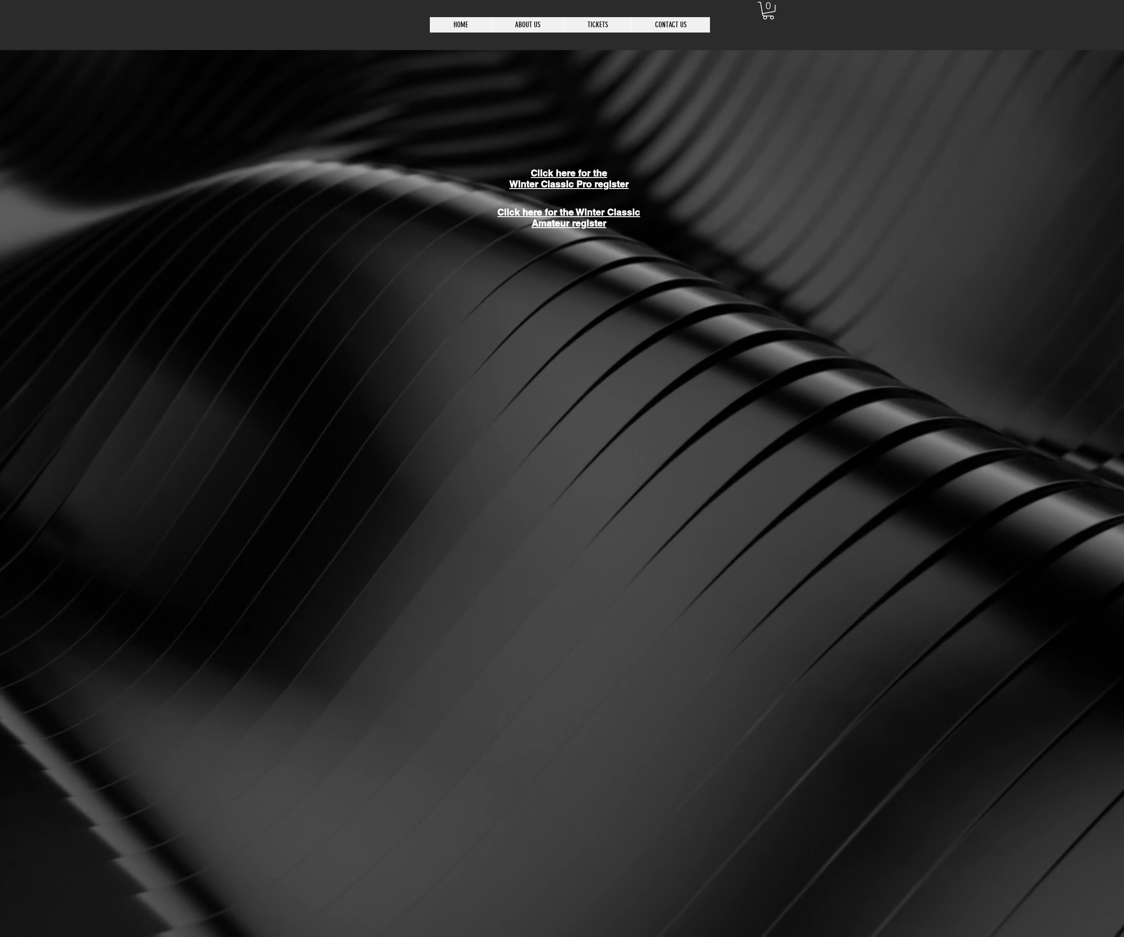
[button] (768, 10)
